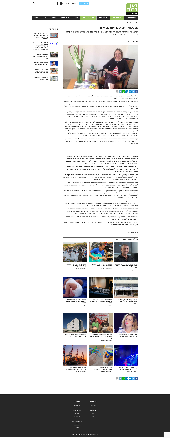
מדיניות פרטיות (93, 410)
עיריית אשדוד (77, 405)
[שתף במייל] (120, 91)
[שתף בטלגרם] (130, 91)
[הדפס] (117, 91)
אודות (67, 3)
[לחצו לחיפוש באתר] (34, 3)
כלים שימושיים (93, 401)
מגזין (45, 18)
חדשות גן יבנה (117, 18)
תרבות (54, 18)
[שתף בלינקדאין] (126, 91)
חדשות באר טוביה (88, 18)
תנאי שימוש (93, 405)
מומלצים (77, 401)
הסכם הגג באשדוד (77, 410)
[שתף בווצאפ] (123, 91)
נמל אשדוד (77, 407)
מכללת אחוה (77, 416)
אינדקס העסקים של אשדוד (77, 426)
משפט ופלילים (65, 18)
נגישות (93, 413)
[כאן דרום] (129, 7)
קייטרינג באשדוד (77, 418)
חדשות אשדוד (103, 18)
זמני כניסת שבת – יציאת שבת (77, 422)
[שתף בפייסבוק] (61, 3)
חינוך (76, 18)
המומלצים (77, 413)
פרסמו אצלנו (74, 3)
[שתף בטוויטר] (133, 91)
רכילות (36, 18)
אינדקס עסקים (131, 18)
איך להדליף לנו (84, 3)
